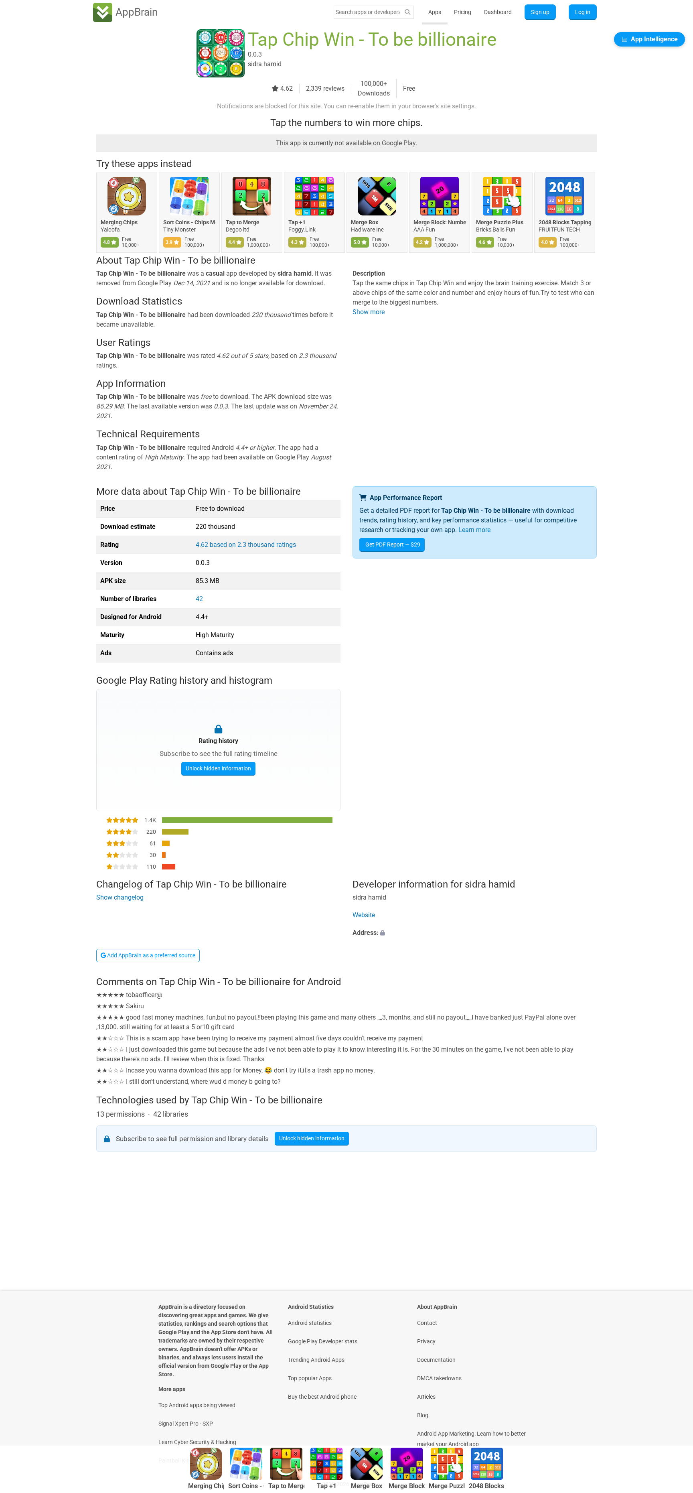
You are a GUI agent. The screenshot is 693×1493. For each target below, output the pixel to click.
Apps (434, 12)
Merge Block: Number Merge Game (439, 222)
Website (364, 915)
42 (199, 599)
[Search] (407, 12)
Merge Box (364, 222)
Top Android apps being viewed (196, 1405)
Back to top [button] (673, 1420)
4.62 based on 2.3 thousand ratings (246, 544)
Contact (427, 1323)
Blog (422, 1415)
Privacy (426, 1341)
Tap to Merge (242, 222)
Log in (582, 12)
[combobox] (367, 12)
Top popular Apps (310, 1378)
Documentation (436, 1360)
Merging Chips (119, 222)
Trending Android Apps (316, 1360)
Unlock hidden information (218, 768)
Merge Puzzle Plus (499, 222)
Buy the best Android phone (322, 1396)
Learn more (474, 530)
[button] (475, 933)
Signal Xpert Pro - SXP (185, 1423)
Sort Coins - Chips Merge (189, 222)
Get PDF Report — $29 (392, 544)
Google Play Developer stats (322, 1341)
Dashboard (498, 12)
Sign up (540, 12)
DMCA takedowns (439, 1378)
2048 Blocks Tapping (565, 222)
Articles (426, 1396)
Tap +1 (297, 222)
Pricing (462, 12)
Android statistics (310, 1323)
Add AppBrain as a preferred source (150, 955)
